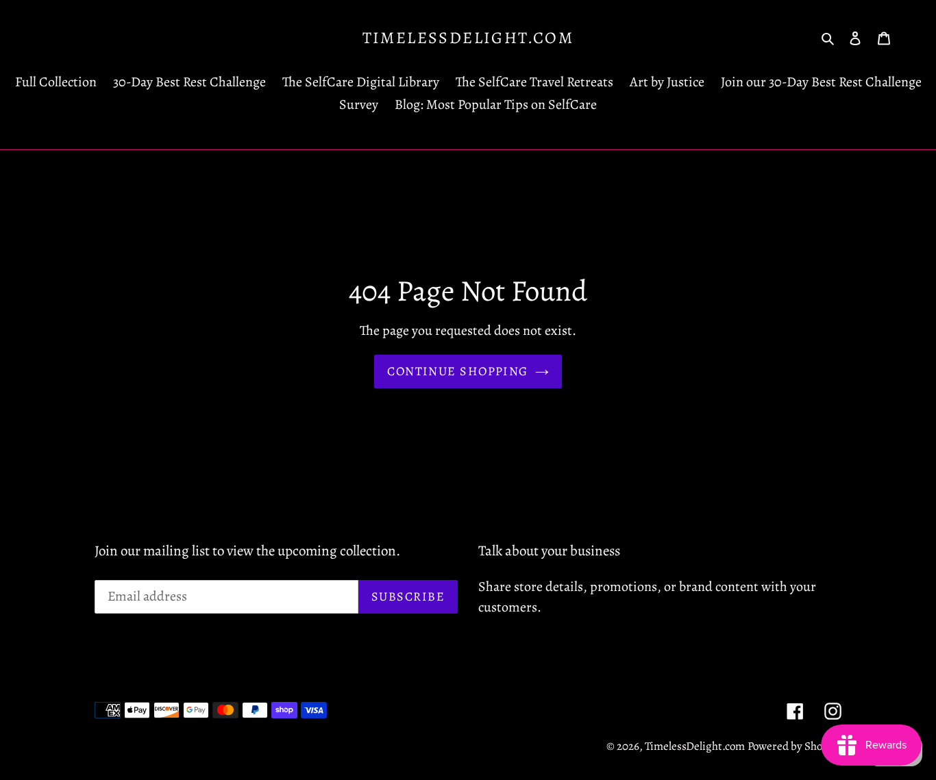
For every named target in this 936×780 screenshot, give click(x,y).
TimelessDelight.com (468, 38)
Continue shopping (457, 371)
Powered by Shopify (794, 746)
